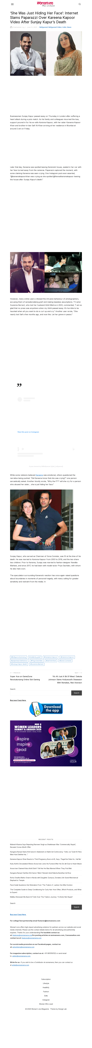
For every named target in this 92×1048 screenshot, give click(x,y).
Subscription (46, 979)
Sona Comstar (65, 661)
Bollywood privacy (19, 657)
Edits (46, 996)
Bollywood (43, 27)
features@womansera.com (22, 935)
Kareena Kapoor (51, 657)
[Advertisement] (46, 95)
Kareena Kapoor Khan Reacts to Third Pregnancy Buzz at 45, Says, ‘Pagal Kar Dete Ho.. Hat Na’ (45, 859)
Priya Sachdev (37, 661)
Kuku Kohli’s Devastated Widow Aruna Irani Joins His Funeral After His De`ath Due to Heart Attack (46, 864)
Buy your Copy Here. (18, 700)
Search (12, 689)
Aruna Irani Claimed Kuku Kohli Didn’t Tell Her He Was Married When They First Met (41, 868)
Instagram (46, 1000)
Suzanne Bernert (37, 664)
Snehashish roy (18, 27)
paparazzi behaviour (19, 661)
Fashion (46, 992)
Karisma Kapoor (68, 657)
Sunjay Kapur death (19, 664)
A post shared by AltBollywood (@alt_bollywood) (46, 466)
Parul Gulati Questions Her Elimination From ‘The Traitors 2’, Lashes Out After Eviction (41, 885)
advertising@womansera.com (23, 947)
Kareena (39, 475)
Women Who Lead (46, 1004)
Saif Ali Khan (51, 661)
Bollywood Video (55, 27)
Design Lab (62, 1009)
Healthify (46, 987)
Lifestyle (46, 983)
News (69, 27)
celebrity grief (35, 657)
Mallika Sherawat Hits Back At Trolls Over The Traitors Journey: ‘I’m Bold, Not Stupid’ (41, 897)
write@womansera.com (20, 965)
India (64, 27)
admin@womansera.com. (21, 956)
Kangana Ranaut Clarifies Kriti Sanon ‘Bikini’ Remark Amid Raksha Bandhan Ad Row (40, 873)
